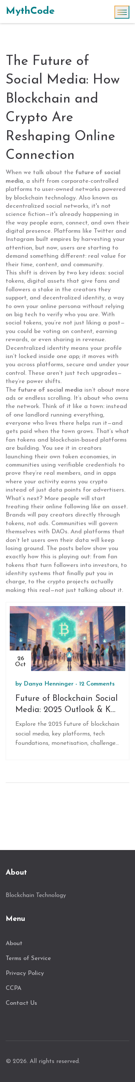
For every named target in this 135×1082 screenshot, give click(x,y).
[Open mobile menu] (121, 12)
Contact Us (21, 1003)
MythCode (30, 11)
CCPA (13, 988)
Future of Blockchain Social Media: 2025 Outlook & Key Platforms (67, 705)
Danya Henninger (49, 684)
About (14, 944)
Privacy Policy (25, 973)
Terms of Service (28, 959)
